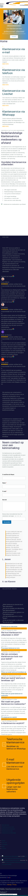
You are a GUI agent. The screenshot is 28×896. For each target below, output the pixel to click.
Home (3, 840)
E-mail (4, 491)
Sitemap (9, 884)
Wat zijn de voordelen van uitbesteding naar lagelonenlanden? (13, 609)
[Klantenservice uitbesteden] (14, 3)
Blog (3, 846)
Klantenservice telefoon (8, 829)
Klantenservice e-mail (8, 827)
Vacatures (4, 844)
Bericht (4, 500)
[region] (14, 24)
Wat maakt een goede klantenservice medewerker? (13, 703)
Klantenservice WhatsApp (9, 833)
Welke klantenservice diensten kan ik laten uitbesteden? (13, 605)
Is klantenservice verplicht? (12, 723)
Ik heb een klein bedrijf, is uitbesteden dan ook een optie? (13, 621)
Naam (4, 483)
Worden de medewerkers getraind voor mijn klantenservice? (13, 613)
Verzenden (7, 522)
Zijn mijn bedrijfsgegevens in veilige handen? (12, 617)
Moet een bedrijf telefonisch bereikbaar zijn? (13, 679)
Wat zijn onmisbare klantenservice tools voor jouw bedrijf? (12, 656)
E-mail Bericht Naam (8, 474)
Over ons (4, 842)
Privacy (15, 884)
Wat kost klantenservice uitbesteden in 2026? (11, 633)
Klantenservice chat (7, 831)
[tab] (14, 605)
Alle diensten (5, 825)
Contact (4, 848)
